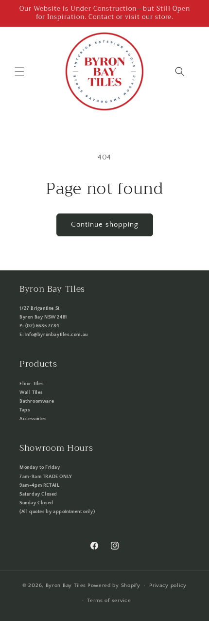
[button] (19, 71)
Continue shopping (105, 224)
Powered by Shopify (113, 585)
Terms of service (109, 600)
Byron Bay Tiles (66, 585)
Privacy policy (168, 585)
